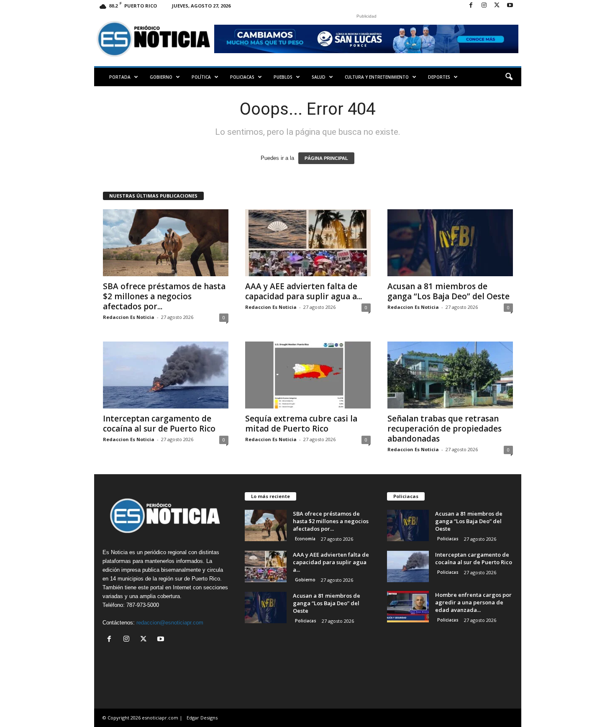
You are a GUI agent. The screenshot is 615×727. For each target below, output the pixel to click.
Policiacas (242, 77)
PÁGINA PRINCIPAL (326, 158)
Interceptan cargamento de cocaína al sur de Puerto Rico (159, 423)
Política (201, 77)
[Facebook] (471, 5)
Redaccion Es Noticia (128, 317)
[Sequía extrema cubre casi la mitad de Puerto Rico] (308, 375)
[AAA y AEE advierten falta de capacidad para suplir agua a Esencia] (308, 242)
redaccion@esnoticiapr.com (169, 622)
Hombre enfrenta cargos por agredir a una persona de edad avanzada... (473, 602)
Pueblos (283, 77)
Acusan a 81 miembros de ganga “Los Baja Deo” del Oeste (448, 291)
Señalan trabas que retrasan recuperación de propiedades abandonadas (444, 428)
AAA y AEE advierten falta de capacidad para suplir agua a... (303, 291)
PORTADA (120, 77)
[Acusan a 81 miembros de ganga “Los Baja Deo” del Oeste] (450, 242)
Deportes (439, 77)
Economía (305, 539)
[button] (509, 77)
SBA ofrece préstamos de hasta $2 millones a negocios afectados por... (164, 296)
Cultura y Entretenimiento (377, 77)
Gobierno (161, 77)
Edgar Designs (202, 717)
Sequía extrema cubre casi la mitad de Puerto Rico (301, 423)
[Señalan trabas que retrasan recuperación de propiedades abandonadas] (450, 375)
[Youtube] (510, 5)
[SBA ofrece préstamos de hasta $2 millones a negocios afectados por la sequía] (165, 242)
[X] (497, 5)
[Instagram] (484, 5)
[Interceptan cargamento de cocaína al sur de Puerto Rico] (165, 375)
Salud (318, 77)
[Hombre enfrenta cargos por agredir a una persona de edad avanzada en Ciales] (408, 606)
